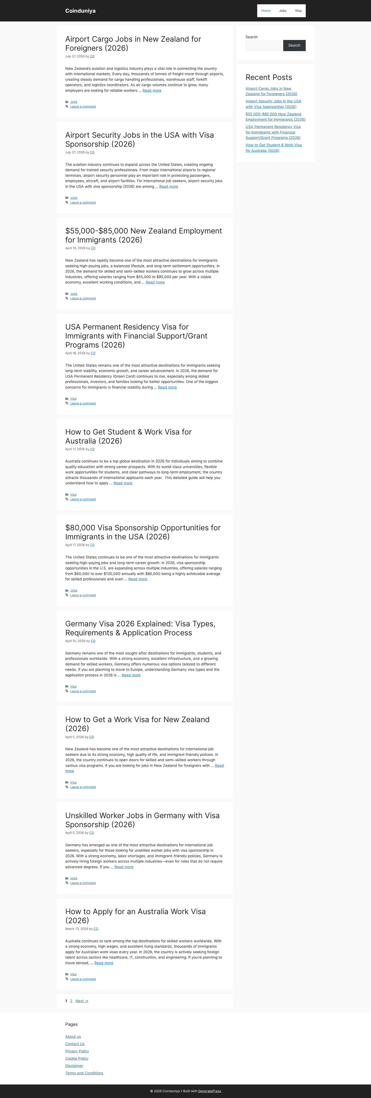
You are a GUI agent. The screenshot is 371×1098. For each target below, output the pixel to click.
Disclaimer (74, 1066)
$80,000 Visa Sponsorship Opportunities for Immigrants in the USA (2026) (143, 532)
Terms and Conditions (84, 1073)
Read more (152, 90)
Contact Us (75, 1044)
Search (252, 37)
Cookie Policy (76, 1058)
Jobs (282, 11)
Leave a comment (83, 106)
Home (266, 11)
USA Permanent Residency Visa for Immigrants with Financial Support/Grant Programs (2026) (136, 335)
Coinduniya (80, 11)
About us (73, 1036)
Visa (298, 11)
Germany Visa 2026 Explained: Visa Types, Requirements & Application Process (140, 628)
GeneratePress (209, 1091)
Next (82, 1001)
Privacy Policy (77, 1051)
